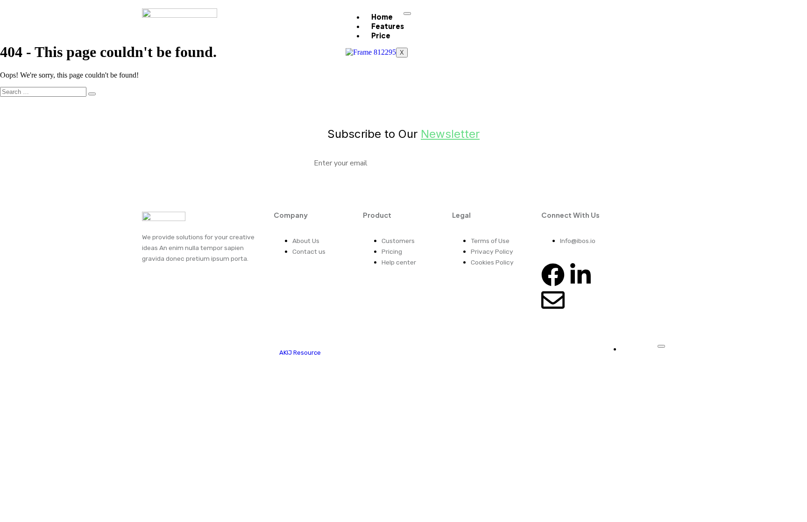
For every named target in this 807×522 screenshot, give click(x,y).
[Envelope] (553, 300)
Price (380, 35)
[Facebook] (553, 274)
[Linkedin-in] (580, 274)
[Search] (92, 94)
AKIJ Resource (300, 352)
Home (382, 16)
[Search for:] (48, 91)
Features (387, 25)
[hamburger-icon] (407, 13)
